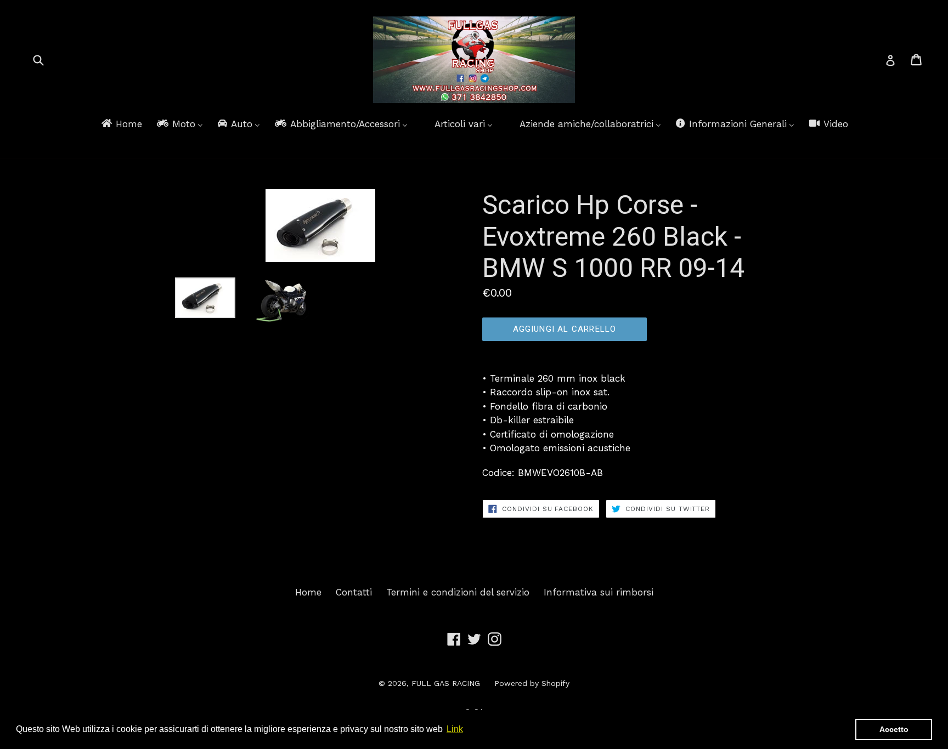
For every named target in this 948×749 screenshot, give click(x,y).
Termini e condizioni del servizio (457, 592)
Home (308, 592)
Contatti (354, 592)
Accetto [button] (894, 729)
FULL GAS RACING (445, 683)
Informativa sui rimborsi (598, 592)
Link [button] (455, 729)
